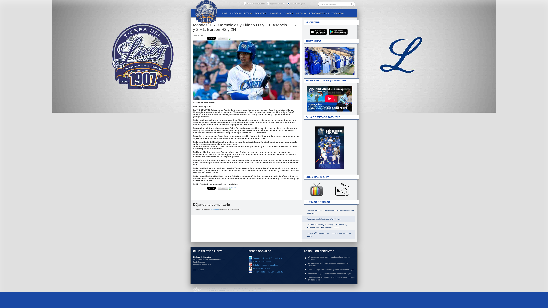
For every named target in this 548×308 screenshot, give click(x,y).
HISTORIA (248, 13)
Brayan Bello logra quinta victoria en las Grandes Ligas (329, 273)
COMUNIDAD (275, 13)
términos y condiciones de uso (266, 290)
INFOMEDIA (288, 13)
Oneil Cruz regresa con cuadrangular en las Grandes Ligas (331, 269)
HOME (224, 13)
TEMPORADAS (337, 13)
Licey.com (206, 11)
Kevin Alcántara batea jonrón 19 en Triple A (323, 219)
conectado (215, 209)
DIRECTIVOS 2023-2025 (319, 13)
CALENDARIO (235, 13)
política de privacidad (292, 290)
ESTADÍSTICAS (261, 13)
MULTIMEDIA (301, 13)
